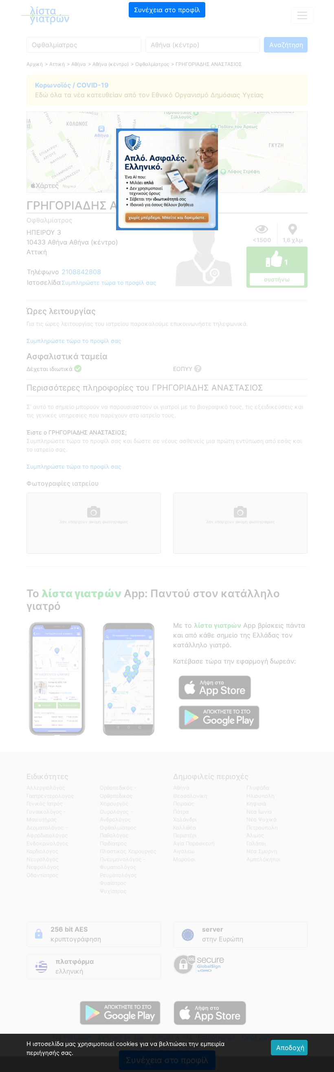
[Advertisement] (167, 75)
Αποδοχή (290, 1048)
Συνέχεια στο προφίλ (167, 10)
